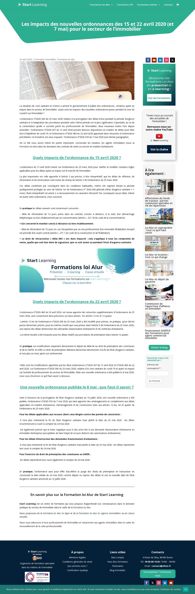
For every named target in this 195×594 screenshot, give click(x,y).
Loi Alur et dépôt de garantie (157, 280)
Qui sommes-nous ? (77, 565)
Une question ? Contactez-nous (158, 573)
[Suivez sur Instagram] (166, 60)
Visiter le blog (159, 347)
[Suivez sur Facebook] (148, 60)
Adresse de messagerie (153, 366)
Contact (168, 5)
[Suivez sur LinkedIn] (160, 60)
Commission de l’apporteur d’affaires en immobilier (157, 306)
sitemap (117, 575)
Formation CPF (125, 5)
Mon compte (117, 557)
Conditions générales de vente (77, 561)
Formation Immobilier (45, 59)
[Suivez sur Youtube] (154, 60)
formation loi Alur (28, 146)
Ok (185, 589)
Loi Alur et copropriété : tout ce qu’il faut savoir (158, 230)
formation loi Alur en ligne (56, 513)
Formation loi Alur (100, 5)
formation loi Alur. (82, 507)
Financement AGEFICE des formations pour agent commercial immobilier (157, 334)
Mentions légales (77, 557)
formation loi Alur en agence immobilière (100, 513)
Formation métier (147, 5)
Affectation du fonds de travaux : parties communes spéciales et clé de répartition (159, 202)
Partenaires (117, 565)
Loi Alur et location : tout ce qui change (157, 256)
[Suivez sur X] (172, 60)
